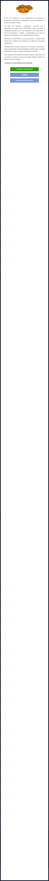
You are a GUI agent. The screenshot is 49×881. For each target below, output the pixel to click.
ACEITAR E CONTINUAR (24, 69)
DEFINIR (24, 75)
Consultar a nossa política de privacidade (18, 63)
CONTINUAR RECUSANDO (24, 80)
